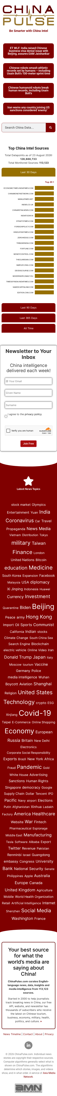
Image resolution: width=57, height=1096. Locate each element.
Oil (17, 625)
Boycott (11, 684)
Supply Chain (14, 794)
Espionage (40, 828)
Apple (28, 876)
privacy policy (33, 414)
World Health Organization (34, 897)
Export (46, 842)
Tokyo (43, 535)
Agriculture (44, 890)
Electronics (28, 747)
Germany (23, 671)
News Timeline (12, 1034)
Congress (26, 861)
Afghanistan (21, 807)
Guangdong (41, 855)
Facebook (47, 575)
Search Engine (19, 644)
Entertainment (18, 512)
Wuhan (43, 677)
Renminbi (14, 855)
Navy (22, 800)
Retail (6, 903)
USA (25, 582)
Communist (43, 624)
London (39, 553)
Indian (30, 631)
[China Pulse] (28, 15)
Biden (25, 607)
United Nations (22, 560)
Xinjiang (11, 715)
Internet (48, 903)
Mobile (9, 897)
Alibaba (34, 842)
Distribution (30, 535)
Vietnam (15, 535)
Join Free (28, 443)
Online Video (37, 650)
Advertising (38, 775)
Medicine (41, 567)
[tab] (28, 172)
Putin (7, 807)
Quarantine (11, 608)
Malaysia (13, 582)
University (44, 861)
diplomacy (40, 582)
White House (19, 775)
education (15, 568)
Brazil (22, 759)
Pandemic (29, 767)
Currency (15, 596)
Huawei (45, 589)
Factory (7, 814)
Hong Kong (39, 617)
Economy (19, 731)
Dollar (30, 794)
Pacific (10, 800)
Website (17, 822)
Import (8, 625)
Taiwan (39, 543)
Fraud (11, 768)
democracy (31, 787)
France (40, 918)
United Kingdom (20, 890)
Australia (42, 875)
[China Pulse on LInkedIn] (28, 1045)
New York (35, 759)
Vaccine (41, 664)
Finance (22, 552)
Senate (49, 869)
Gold (46, 768)
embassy (11, 861)
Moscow (15, 664)
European (44, 732)
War (29, 821)
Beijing (43, 606)
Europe (21, 882)
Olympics (39, 505)
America (22, 813)
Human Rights (37, 781)
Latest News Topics (28, 489)
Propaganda (15, 529)
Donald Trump (18, 657)
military (21, 542)
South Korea (11, 576)
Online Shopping (43, 722)
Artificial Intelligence (26, 903)
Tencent (41, 794)
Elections (45, 800)
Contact (28, 1034)
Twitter (14, 848)
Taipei (6, 722)
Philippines (15, 876)
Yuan (34, 512)
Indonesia (31, 589)
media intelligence (22, 677)
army (21, 617)
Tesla (9, 842)
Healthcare (43, 813)
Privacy (49, 1034)
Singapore (13, 787)
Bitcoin (41, 560)
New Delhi (42, 741)
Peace (10, 617)
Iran (51, 650)
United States (35, 692)
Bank (8, 868)
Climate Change (16, 638)
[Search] (50, 127)
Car (37, 521)
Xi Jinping (15, 589)
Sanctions (17, 781)
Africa (49, 759)
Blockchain (40, 644)
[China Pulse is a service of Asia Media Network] (28, 1088)
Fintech (40, 822)
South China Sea (41, 638)
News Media (39, 528)
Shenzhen (13, 911)
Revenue (28, 848)
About (38, 1034)
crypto (41, 703)
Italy (50, 657)
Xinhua (36, 807)
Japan (39, 657)
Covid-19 (35, 713)
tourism (28, 664)
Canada (35, 883)
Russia (13, 740)
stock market (21, 505)
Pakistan (43, 848)
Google (46, 787)
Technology (19, 701)
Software (21, 842)
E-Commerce (21, 722)
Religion (11, 693)
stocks (42, 632)
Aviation (25, 684)
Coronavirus (20, 520)
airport (32, 800)
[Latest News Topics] (28, 481)
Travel (46, 521)
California (17, 632)
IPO (50, 794)
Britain (27, 740)
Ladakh (48, 807)
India (44, 512)
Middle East (14, 835)
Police (36, 671)
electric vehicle (14, 650)
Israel (27, 855)
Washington (22, 918)
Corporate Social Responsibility (28, 753)
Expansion (30, 576)
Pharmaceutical (20, 828)
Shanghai (43, 683)
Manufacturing (38, 834)
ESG (51, 703)
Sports (26, 625)
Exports (10, 759)
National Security (28, 869)
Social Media (36, 910)
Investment (37, 596)
